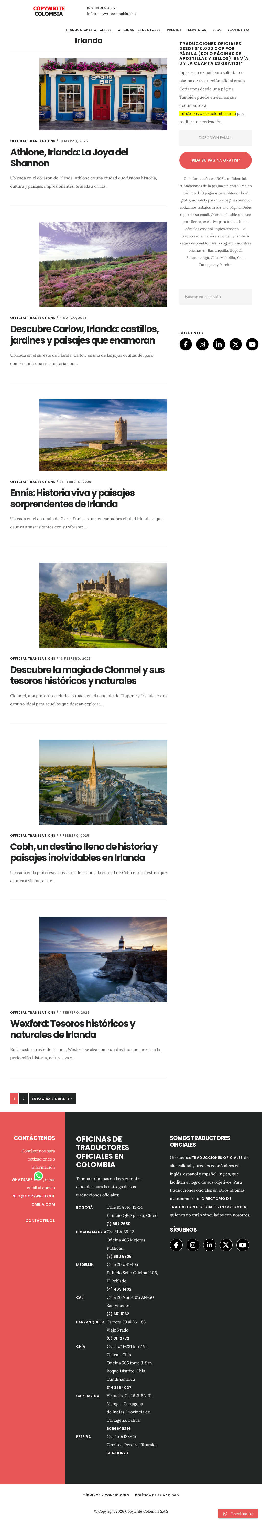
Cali (80, 1297)
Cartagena (88, 1395)
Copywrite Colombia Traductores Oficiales (48, 11)
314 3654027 (119, 1387)
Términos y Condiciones (106, 1495)
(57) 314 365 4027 (101, 8)
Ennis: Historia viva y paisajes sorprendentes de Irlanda (72, 498)
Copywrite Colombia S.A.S (146, 1511)
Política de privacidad (157, 1495)
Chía (80, 1346)
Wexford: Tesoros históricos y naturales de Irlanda (72, 1029)
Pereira (83, 1436)
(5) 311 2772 (118, 1338)
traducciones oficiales (217, 1157)
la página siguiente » (52, 1100)
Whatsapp (23, 1179)
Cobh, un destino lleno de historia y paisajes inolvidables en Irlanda (84, 852)
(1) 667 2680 (119, 1223)
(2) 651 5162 (118, 1313)
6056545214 (119, 1428)
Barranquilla (90, 1322)
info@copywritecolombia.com (111, 13)
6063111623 (117, 1453)
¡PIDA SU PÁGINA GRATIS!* (215, 160)
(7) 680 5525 (119, 1256)
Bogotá (84, 1207)
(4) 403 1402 (119, 1289)
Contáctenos (40, 1220)
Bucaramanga (91, 1231)
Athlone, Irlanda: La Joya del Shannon (69, 158)
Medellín (85, 1264)
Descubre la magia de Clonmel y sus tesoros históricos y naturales (87, 675)
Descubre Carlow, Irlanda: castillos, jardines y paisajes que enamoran (84, 335)
